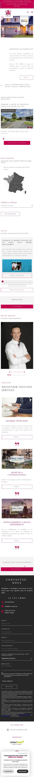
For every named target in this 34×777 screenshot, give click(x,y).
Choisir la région (9, 202)
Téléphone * (7, 645)
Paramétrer (8, 771)
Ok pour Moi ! (22, 771)
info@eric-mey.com (11, 606)
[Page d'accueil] (8, 13)
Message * (6, 664)
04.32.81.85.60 (9, 602)
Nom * (4, 620)
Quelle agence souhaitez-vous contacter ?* (15, 655)
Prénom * (6, 629)
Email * (5, 637)
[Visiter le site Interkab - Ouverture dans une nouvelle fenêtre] (17, 743)
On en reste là (22, 753)
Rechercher (10, 214)
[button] (13, 31)
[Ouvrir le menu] (32, 12)
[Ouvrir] (28, 12)
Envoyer (9, 686)
